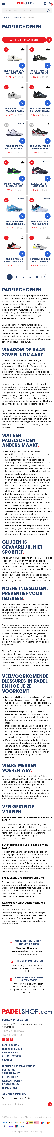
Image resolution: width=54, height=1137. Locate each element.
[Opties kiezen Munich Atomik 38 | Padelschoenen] (48, 254)
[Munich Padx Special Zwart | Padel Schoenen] (39, 57)
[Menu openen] (3, 3)
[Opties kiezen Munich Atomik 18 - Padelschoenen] (22, 179)
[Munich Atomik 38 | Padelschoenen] (39, 245)
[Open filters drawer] (49, 40)
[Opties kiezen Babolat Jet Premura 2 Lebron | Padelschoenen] (22, 216)
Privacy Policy (10, 1084)
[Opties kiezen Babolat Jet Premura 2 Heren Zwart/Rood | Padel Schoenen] (48, 179)
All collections (11, 1056)
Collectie (17, 18)
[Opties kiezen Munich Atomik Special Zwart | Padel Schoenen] (48, 103)
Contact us (8, 1070)
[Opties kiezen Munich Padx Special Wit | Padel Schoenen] (22, 103)
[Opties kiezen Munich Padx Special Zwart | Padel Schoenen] (48, 66)
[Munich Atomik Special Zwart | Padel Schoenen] (39, 95)
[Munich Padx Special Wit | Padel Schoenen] (14, 95)
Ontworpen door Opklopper (25, 1132)
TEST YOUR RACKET (12, 1049)
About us (7, 1060)
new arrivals (10, 1053)
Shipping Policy (11, 1074)
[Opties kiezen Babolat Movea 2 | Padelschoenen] (48, 216)
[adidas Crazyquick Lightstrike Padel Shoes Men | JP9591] (39, 133)
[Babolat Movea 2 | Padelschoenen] (39, 208)
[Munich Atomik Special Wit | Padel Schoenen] (14, 57)
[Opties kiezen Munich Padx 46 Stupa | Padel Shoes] (22, 254)
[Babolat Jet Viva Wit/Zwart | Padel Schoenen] (14, 133)
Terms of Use (9, 1088)
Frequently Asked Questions (18, 1066)
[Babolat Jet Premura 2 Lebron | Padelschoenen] (14, 208)
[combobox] (27, 10)
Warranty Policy (12, 1081)
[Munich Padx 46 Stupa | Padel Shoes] (14, 245)
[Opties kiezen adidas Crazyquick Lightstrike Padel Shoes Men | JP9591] (48, 141)
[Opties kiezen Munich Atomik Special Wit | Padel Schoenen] (22, 66)
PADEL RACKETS (10, 1046)
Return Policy (10, 1077)
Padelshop (6, 18)
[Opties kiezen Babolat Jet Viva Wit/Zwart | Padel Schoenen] (22, 141)
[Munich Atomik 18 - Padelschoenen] (14, 170)
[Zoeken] (48, 11)
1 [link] (9, 277)
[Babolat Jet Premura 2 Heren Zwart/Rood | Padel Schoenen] (39, 170)
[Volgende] (44, 277)
